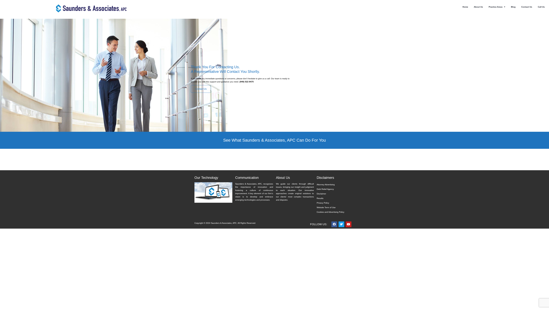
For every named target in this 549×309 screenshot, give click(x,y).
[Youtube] (348, 224)
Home (465, 7)
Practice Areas (496, 7)
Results (320, 198)
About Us (478, 7)
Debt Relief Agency (325, 189)
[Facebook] (334, 224)
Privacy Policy (323, 203)
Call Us (541, 7)
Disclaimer (321, 194)
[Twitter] (341, 224)
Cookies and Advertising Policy (330, 212)
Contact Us (526, 7)
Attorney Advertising (326, 184)
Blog (513, 7)
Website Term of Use (326, 207)
